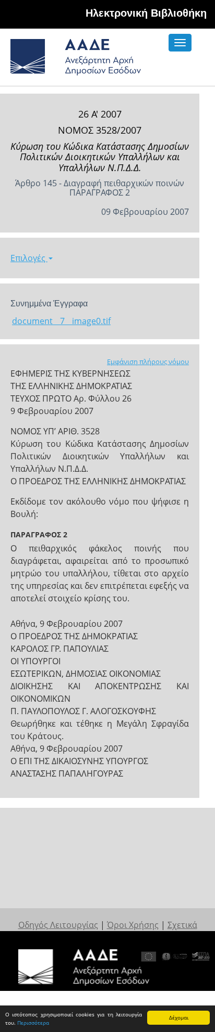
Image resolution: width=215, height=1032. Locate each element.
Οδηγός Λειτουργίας (58, 925)
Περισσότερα (33, 1022)
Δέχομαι (178, 1017)
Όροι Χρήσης (133, 925)
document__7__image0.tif (61, 321)
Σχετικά (182, 925)
